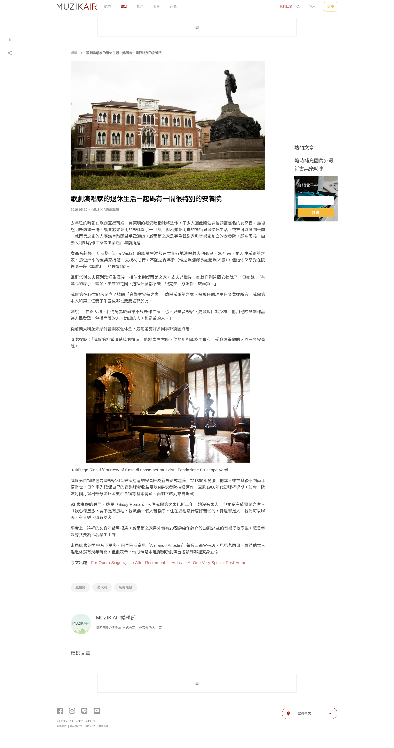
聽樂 (107, 6)
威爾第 (80, 587)
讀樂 (124, 6)
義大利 (102, 587)
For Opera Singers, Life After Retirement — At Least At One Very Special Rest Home (168, 562)
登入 (312, 6)
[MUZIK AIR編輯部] (81, 624)
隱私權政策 (76, 726)
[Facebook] (60, 711)
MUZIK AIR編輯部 (105, 209)
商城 (173, 6)
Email (300, 192)
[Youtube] (97, 711)
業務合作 (103, 726)
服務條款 (62, 726)
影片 (156, 6)
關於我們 (90, 726)
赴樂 (140, 6)
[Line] (84, 711)
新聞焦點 (125, 587)
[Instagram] (72, 711)
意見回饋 (286, 6)
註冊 (330, 6)
